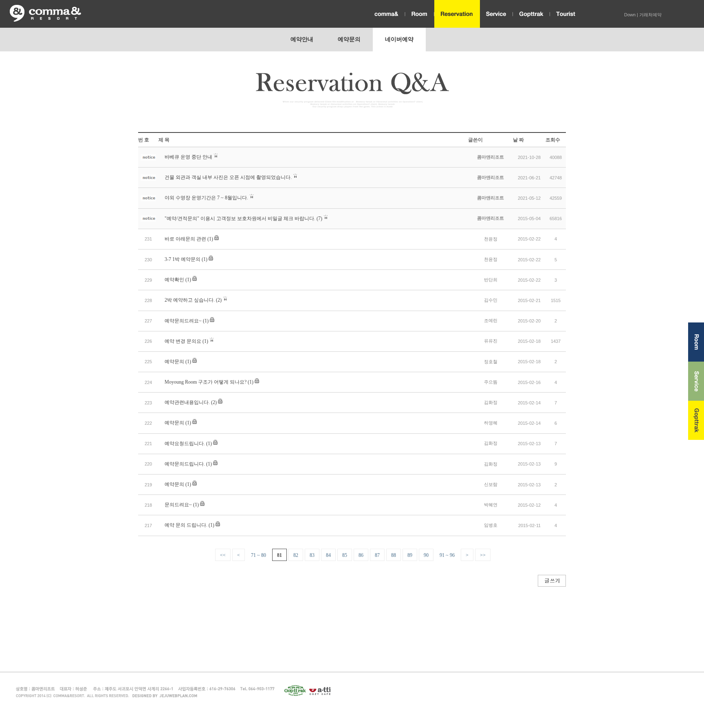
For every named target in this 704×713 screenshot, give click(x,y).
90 (426, 555)
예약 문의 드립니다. (186, 525)
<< (223, 555)
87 (377, 555)
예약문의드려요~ (183, 321)
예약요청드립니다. (185, 443)
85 (344, 555)
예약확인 (174, 280)
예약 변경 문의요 (183, 341)
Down (630, 14)
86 (361, 555)
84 (328, 555)
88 (393, 555)
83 (312, 555)
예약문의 (174, 361)
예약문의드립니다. (185, 464)
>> (483, 555)
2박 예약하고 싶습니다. (190, 300)
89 (409, 555)
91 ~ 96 (447, 555)
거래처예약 (650, 14)
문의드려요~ (178, 505)
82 (295, 555)
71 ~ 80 (258, 555)
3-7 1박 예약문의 (182, 259)
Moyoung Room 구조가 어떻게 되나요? (205, 382)
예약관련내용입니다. (187, 402)
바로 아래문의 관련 (185, 239)
